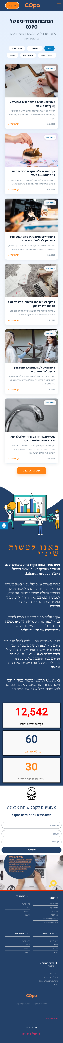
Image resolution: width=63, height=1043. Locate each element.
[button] (17, 896)
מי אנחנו (54, 898)
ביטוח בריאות (47, 55)
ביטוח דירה (17, 48)
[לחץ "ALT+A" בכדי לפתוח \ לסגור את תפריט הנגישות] (4, 525)
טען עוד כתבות (31, 470)
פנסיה (12, 55)
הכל (49, 48)
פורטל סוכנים (31, 1034)
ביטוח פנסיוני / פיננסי (47, 964)
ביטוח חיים (28, 55)
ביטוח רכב (35, 48)
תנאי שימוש (52, 1018)
